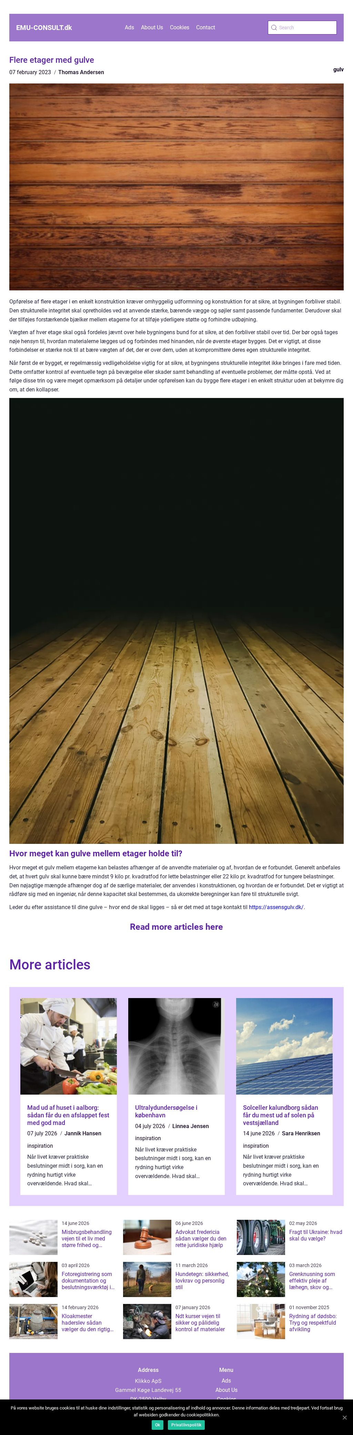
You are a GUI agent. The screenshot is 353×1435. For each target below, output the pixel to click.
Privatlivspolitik (186, 1425)
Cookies (179, 27)
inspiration (40, 1146)
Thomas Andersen (81, 72)
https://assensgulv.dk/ (276, 907)
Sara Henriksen (301, 1133)
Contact (205, 27)
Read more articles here (176, 927)
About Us (152, 27)
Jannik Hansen (82, 1133)
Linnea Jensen (190, 1126)
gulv (338, 69)
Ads (129, 27)
